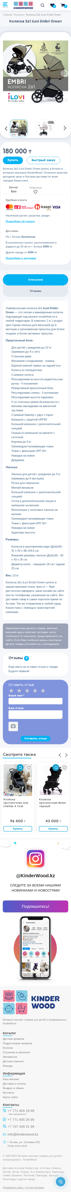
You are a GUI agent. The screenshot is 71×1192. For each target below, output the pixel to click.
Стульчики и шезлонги (16, 1052)
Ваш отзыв (16, 708)
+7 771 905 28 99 (21, 1111)
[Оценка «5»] (44, 691)
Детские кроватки (13, 1038)
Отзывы (35, 291)
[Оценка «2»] (20, 691)
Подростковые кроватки (17, 1043)
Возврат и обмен (13, 1088)
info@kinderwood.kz (23, 1134)
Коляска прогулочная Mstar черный (52, 803)
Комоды (8, 1065)
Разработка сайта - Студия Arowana (23, 1187)
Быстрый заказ (43, 160)
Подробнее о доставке (21, 258)
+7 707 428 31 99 (21, 1126)
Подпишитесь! (35, 906)
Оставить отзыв (35, 738)
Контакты (8, 1092)
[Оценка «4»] (36, 691)
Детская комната (13, 1061)
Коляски (8, 1047)
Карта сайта (10, 1097)
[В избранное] (28, 767)
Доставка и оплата (14, 1083)
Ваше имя (16, 695)
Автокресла (10, 1056)
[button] (64, 73)
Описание (35, 279)
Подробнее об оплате (20, 221)
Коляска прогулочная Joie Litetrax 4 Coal (15, 803)
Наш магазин (11, 1079)
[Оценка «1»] (12, 691)
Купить (13, 160)
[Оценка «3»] (28, 691)
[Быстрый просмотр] (20, 767)
